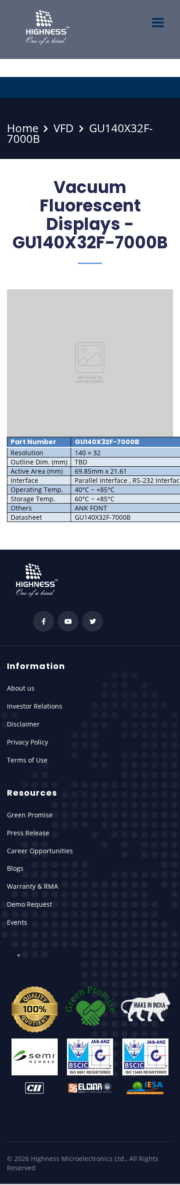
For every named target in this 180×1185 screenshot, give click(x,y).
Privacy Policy (27, 742)
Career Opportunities (40, 850)
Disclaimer (23, 724)
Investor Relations (34, 706)
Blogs (15, 868)
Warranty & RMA (32, 886)
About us (21, 688)
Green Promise (30, 814)
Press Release (28, 832)
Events (17, 922)
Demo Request (29, 904)
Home (22, 127)
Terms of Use (27, 760)
